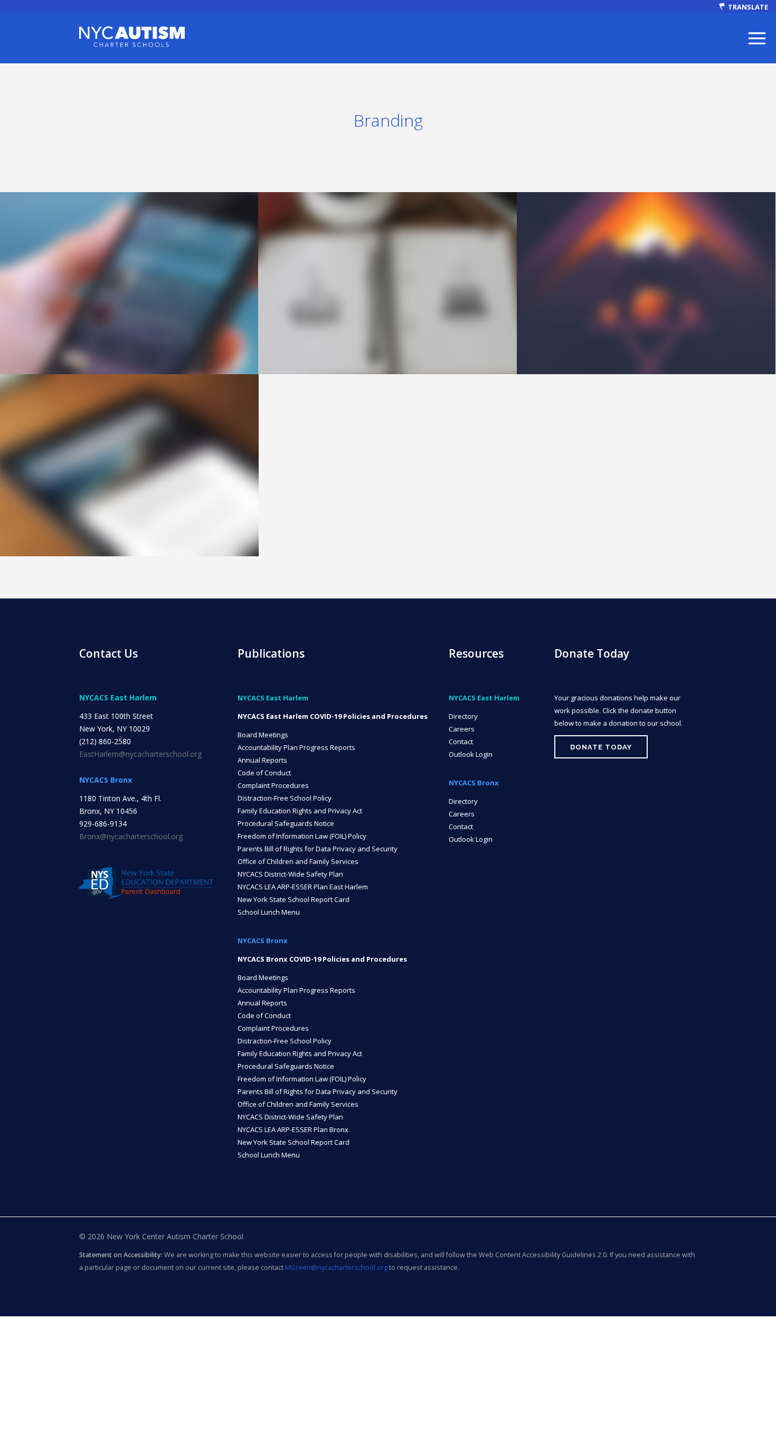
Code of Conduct (264, 772)
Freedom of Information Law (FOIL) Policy (302, 836)
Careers (462, 729)
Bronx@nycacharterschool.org (131, 836)
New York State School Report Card (293, 899)
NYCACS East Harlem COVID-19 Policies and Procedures (333, 716)
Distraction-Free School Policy (285, 798)
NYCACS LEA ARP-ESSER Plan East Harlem (303, 886)
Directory (463, 716)
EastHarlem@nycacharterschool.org (140, 754)
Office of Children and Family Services (298, 861)
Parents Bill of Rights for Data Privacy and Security (318, 848)
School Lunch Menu (269, 912)
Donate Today (601, 747)
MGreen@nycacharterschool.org (336, 1267)
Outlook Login (471, 754)
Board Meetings (263, 734)
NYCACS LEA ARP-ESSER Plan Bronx (293, 1129)
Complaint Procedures (273, 785)
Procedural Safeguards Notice (286, 823)
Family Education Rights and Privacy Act (300, 810)
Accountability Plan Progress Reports (296, 747)
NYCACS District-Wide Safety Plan (290, 874)
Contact (461, 741)
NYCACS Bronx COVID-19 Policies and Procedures (322, 959)
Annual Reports (262, 760)
